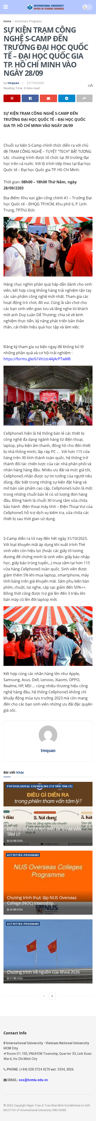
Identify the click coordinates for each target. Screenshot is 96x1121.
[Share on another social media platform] (84, 98)
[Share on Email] (48, 98)
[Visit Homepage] (45, 7)
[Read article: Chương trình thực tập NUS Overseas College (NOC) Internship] (48, 883)
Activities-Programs (28, 21)
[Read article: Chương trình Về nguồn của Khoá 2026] (48, 951)
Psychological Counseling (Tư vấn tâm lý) (39, 786)
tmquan (13, 83)
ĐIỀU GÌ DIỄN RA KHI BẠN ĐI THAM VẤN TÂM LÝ (44, 831)
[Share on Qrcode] (12, 98)
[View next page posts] (52, 996)
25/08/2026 (16, 841)
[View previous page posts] (44, 996)
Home (7, 21)
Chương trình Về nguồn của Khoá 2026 (43, 972)
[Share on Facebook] (30, 98)
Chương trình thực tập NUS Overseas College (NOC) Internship (42, 900)
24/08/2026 (16, 909)
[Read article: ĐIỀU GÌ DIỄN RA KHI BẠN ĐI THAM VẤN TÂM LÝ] (48, 814)
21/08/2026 (16, 978)
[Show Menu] (5, 7)
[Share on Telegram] (66, 98)
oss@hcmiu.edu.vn (33, 1080)
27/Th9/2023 (35, 83)
